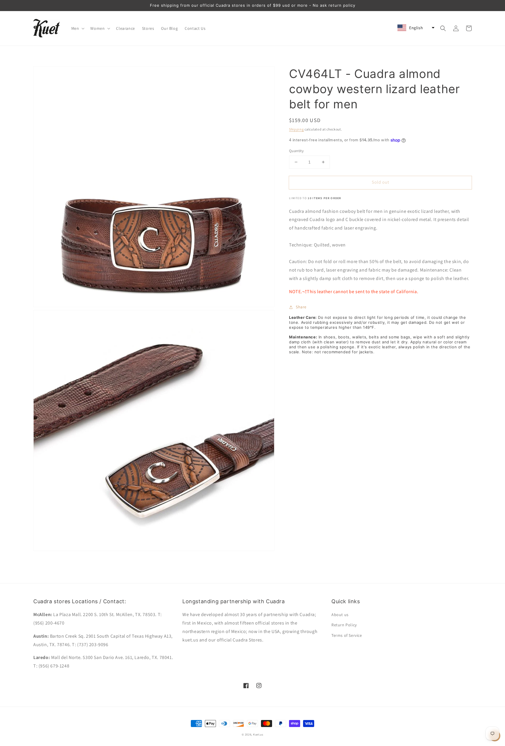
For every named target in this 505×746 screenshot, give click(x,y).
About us (340, 614)
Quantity (296, 150)
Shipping (296, 129)
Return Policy (344, 624)
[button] (77, 28)
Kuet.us (258, 734)
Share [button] (301, 306)
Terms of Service (346, 635)
